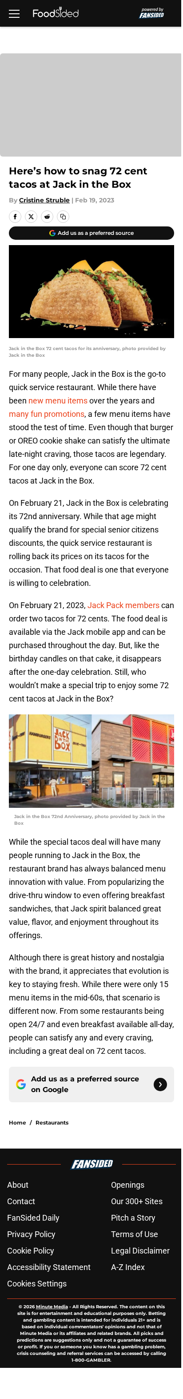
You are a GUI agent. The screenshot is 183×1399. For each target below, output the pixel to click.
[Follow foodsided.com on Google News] (160, 1084)
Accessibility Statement (49, 1267)
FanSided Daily (33, 1217)
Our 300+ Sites (137, 1201)
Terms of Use (134, 1234)
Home (17, 1122)
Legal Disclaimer (140, 1250)
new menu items (58, 400)
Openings (127, 1184)
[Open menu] (14, 13)
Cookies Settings (37, 1283)
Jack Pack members (123, 605)
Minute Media (52, 1307)
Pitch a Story (133, 1217)
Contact (21, 1201)
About (17, 1184)
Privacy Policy (31, 1234)
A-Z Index (128, 1267)
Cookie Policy (30, 1250)
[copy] (63, 216)
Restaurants (52, 1122)
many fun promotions (46, 414)
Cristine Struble (44, 200)
